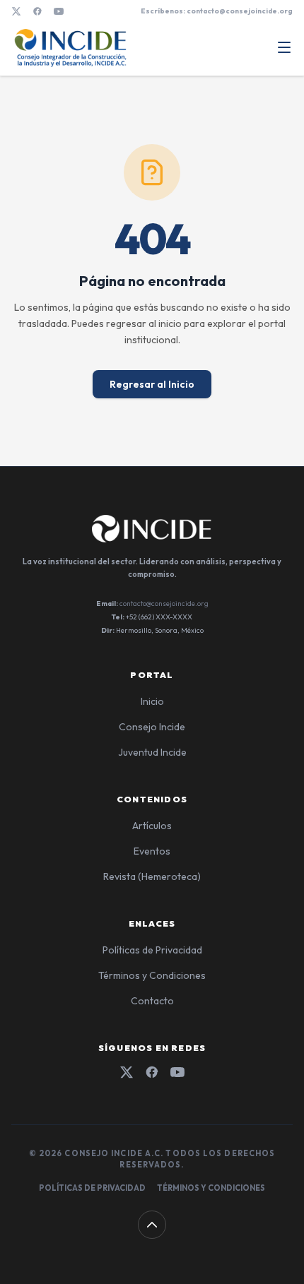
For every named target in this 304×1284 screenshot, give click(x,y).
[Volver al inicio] (152, 1225)
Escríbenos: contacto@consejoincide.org (217, 11)
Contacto (152, 1000)
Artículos (152, 825)
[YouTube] (59, 11)
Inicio (152, 701)
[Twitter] (126, 1072)
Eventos (152, 851)
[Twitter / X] (16, 11)
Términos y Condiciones (152, 975)
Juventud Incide (152, 752)
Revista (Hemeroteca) (152, 876)
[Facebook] (37, 11)
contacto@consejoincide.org (164, 603)
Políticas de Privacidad (152, 950)
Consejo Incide (152, 726)
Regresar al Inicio (152, 384)
